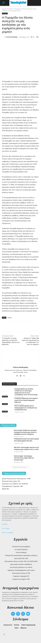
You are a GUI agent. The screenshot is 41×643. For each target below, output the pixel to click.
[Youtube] (28, 614)
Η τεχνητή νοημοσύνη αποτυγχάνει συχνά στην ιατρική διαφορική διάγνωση (26, 400)
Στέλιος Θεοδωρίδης (11, 37)
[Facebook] (10, 42)
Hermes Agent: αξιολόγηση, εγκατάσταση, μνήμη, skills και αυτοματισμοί (24, 458)
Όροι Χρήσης (5, 528)
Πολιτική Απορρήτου (8, 532)
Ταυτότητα (5, 524)
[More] (29, 42)
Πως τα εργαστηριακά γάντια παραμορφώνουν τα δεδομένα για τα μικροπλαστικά (25, 407)
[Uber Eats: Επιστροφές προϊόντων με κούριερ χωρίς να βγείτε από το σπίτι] (6, 451)
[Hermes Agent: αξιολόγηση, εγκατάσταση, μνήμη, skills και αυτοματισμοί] (6, 459)
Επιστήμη (9, 9)
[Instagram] (20, 375)
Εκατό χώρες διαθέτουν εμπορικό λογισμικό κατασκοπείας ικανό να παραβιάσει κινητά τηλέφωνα (25, 432)
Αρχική (4, 9)
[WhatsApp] (24, 42)
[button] (4, 634)
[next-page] (6, 415)
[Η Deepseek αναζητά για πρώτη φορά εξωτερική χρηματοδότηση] (6, 442)
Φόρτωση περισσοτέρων (20, 467)
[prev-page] (3, 415)
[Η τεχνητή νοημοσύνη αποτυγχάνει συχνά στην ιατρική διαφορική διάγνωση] (7, 401)
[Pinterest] (19, 42)
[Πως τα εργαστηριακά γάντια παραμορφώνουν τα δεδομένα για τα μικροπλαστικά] (7, 408)
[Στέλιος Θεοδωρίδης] (3, 37)
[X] (15, 42)
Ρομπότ (9, 317)
